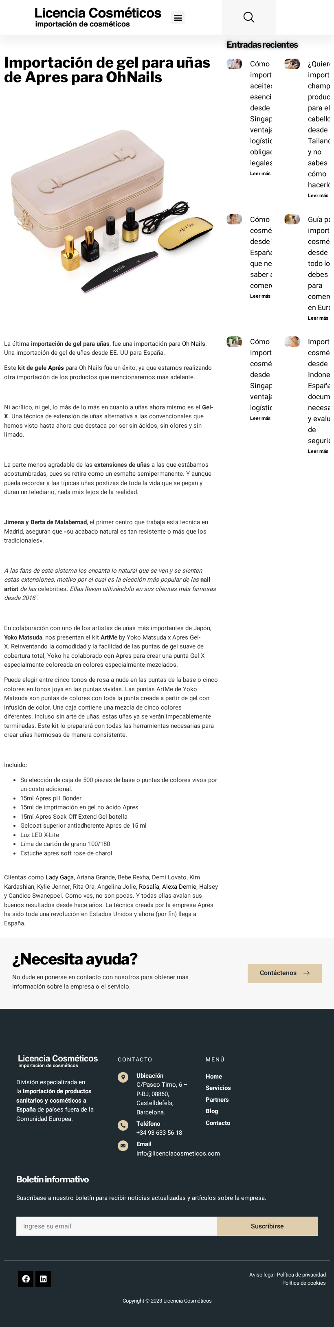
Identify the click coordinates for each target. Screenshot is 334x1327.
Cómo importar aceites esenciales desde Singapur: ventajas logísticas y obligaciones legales (271, 114)
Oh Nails (193, 343)
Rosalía (149, 886)
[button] (178, 17)
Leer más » (262, 173)
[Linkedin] (43, 1279)
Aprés (56, 367)
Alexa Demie (179, 886)
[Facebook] (25, 1279)
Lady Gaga (60, 877)
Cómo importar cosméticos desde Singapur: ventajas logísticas (269, 374)
